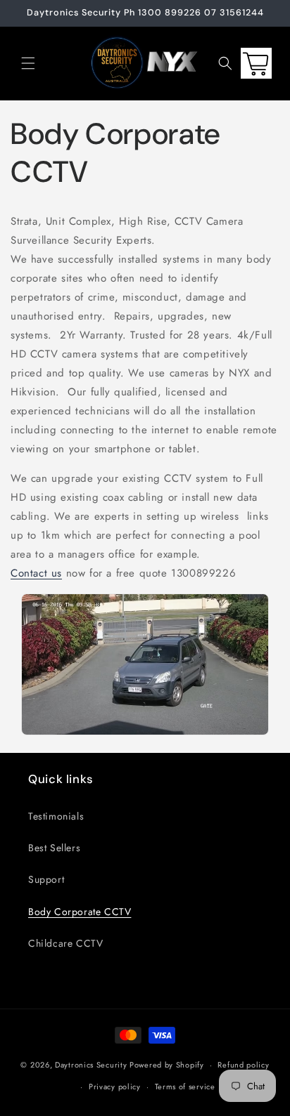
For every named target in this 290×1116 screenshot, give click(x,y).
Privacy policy (115, 1086)
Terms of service (185, 1086)
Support (46, 879)
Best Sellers (54, 848)
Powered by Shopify (167, 1064)
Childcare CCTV (65, 943)
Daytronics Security (91, 1064)
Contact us (36, 573)
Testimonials (56, 816)
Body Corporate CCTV (79, 912)
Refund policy (243, 1064)
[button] (28, 63)
